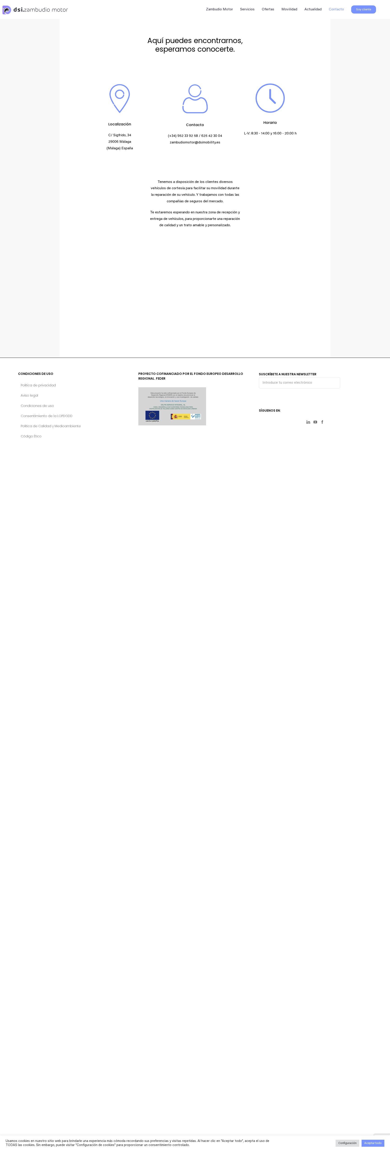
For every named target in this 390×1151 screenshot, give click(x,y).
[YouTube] (315, 422)
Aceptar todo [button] (373, 1143)
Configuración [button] (347, 1143)
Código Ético (31, 436)
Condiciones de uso (37, 406)
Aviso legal (29, 395)
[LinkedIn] (308, 422)
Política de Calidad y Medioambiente (51, 426)
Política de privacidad (38, 385)
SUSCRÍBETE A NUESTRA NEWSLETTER (287, 374)
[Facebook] (322, 422)
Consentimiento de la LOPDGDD (46, 416)
